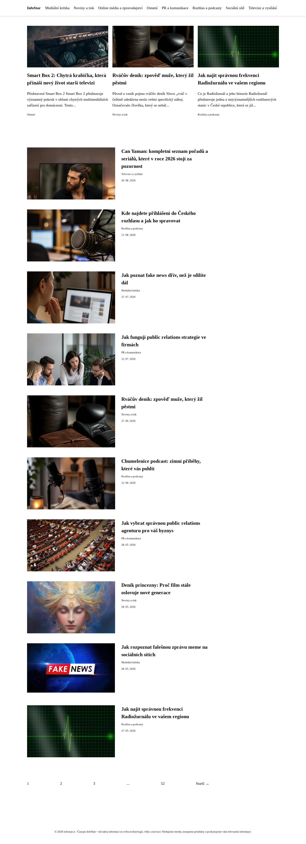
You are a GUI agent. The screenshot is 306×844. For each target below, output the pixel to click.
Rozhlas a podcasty (207, 8)
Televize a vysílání (263, 8)
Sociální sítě (235, 8)
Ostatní (152, 8)
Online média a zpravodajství (120, 8)
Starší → (202, 783)
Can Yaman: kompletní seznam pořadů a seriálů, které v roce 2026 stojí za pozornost (164, 159)
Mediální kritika (57, 8)
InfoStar (34, 8)
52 (163, 783)
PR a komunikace (175, 8)
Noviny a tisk (84, 8)
